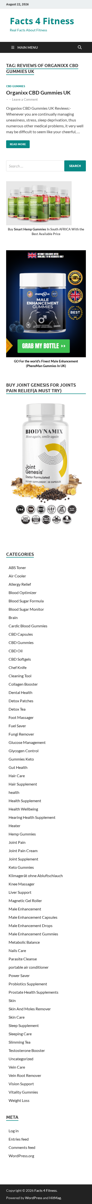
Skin (12, 1000)
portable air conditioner (29, 967)
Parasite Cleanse (23, 958)
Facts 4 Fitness (42, 21)
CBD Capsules (21, 634)
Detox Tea (17, 709)
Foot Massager (21, 717)
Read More (16, 143)
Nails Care (17, 950)
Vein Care (17, 1067)
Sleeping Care (20, 1033)
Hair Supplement (23, 784)
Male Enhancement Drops (31, 925)
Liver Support (20, 892)
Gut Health (18, 767)
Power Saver (19, 975)
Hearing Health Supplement (32, 817)
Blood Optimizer (23, 592)
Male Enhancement (25, 908)
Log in (14, 1130)
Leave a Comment (25, 99)
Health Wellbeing (23, 809)
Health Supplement (25, 800)
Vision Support (21, 1083)
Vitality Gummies (23, 1092)
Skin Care (17, 1017)
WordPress (33, 1198)
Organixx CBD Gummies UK (38, 92)
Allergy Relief (20, 584)
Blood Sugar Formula (26, 600)
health (14, 792)
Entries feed (19, 1139)
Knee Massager (22, 884)
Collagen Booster (23, 684)
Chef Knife (17, 667)
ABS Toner (17, 567)
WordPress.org (21, 1155)
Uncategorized (21, 1058)
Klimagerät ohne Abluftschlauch (36, 875)
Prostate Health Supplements (33, 992)
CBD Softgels (20, 659)
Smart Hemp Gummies (30, 229)
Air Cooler (17, 575)
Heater (14, 825)
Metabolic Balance (24, 942)
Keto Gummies (21, 867)
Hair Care (17, 775)
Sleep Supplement (24, 1025)
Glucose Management (27, 742)
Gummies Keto (21, 759)
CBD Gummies (15, 86)
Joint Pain (17, 842)
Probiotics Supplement (28, 983)
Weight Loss (19, 1100)
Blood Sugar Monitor (26, 609)
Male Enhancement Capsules (33, 917)
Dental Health (20, 692)
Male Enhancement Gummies (33, 933)
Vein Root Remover (25, 1075)
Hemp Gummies (22, 834)
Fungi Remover (21, 734)
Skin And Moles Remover (30, 1008)
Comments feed (22, 1147)
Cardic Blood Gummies (28, 625)
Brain (13, 617)
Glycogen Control (24, 750)
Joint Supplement (23, 859)
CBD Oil (16, 650)
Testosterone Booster (27, 1050)
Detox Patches (21, 700)
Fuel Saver (17, 725)
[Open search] (79, 47)
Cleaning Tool (20, 675)
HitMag (55, 1198)
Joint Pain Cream (23, 850)
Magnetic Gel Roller (25, 900)
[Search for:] (46, 165)
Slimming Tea (19, 1042)
